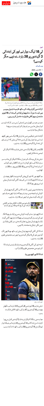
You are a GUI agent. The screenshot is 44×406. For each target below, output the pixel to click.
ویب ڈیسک (39, 66)
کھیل (41, 47)
